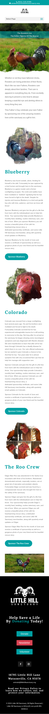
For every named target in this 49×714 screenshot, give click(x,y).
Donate (24, 634)
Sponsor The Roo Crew (18, 543)
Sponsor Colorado (16, 411)
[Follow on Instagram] (28, 664)
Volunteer (24, 651)
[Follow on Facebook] (20, 664)
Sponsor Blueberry (16, 257)
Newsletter (24, 642)
